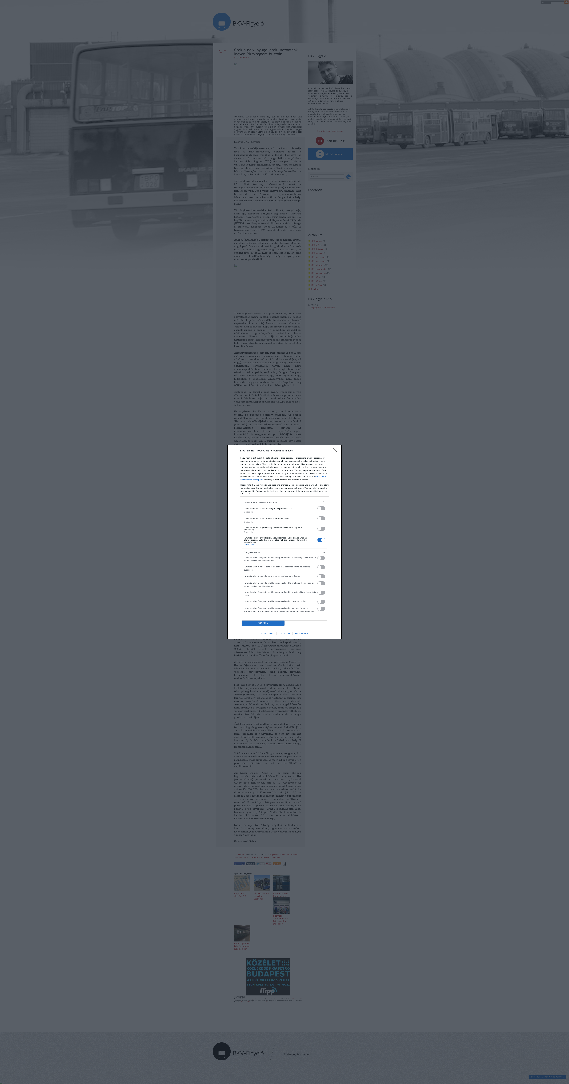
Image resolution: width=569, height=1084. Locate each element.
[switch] (321, 508)
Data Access (284, 633)
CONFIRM (263, 623)
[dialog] (284, 542)
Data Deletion (267, 633)
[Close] (336, 451)
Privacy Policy (301, 633)
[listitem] (284, 501)
